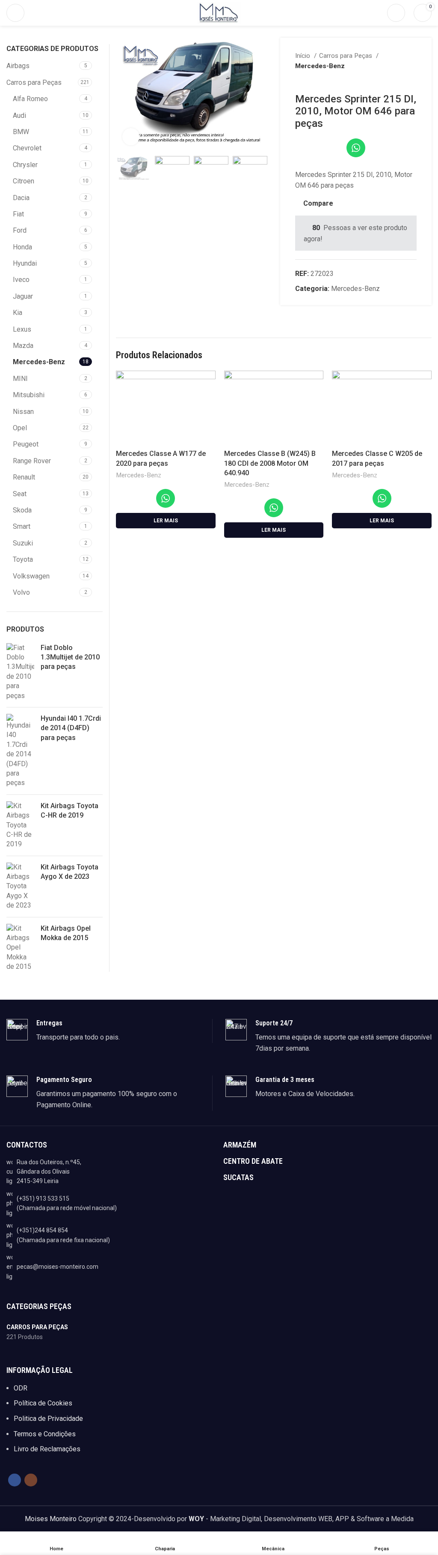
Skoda (22, 510)
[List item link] (110, 1203)
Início (303, 56)
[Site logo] (219, 12)
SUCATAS (238, 1177)
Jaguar (23, 296)
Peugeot (25, 444)
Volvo (21, 592)
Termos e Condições (45, 1434)
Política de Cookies (43, 1403)
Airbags (18, 66)
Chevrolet (27, 148)
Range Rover (32, 461)
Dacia (21, 198)
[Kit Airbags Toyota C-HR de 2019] (20, 825)
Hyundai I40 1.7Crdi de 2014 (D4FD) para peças (71, 728)
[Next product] (412, 80)
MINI (20, 379)
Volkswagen (31, 576)
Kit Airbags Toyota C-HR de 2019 (69, 810)
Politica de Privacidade (48, 1418)
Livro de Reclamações (47, 1449)
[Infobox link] (109, 1031)
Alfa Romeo (30, 99)
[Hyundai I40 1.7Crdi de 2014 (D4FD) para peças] (20, 751)
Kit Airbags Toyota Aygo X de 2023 (69, 872)
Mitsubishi (28, 395)
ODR (20, 1388)
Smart (21, 526)
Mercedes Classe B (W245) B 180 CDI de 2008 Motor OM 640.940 (270, 463)
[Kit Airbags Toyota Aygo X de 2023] (20, 887)
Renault (24, 477)
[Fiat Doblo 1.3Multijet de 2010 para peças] (20, 672)
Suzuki (23, 543)
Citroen (23, 181)
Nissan (23, 411)
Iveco (21, 280)
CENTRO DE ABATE (253, 1161)
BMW (21, 132)
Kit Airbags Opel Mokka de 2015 (66, 933)
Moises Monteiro (51, 1519)
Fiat (18, 214)
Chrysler (25, 165)
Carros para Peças (346, 56)
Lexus (22, 329)
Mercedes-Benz (320, 66)
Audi (19, 115)
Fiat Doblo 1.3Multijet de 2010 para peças (70, 657)
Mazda (23, 346)
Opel (20, 428)
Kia (17, 313)
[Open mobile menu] (15, 12)
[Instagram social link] (30, 1480)
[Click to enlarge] (130, 136)
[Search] (396, 12)
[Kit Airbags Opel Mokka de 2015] (20, 948)
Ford (20, 230)
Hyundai (25, 263)
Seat (20, 494)
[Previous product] (395, 80)
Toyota (23, 559)
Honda (22, 247)
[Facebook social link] (14, 1480)
